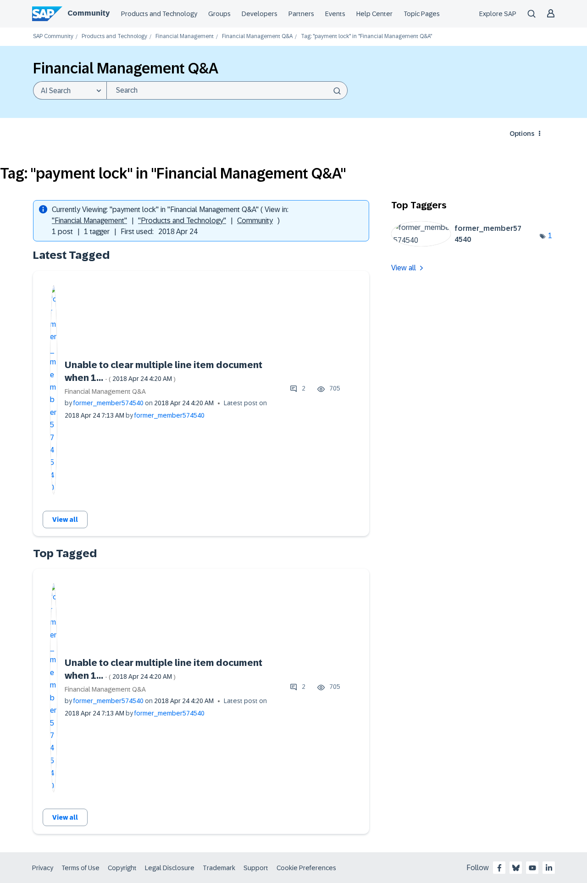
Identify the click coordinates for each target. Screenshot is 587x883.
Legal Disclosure (169, 868)
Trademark (219, 868)
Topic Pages (422, 13)
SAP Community (53, 36)
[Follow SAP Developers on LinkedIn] (549, 868)
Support (256, 868)
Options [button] (521, 133)
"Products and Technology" (182, 220)
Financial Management (184, 36)
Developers (259, 13)
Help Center (374, 13)
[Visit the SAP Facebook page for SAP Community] (499, 868)
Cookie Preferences (306, 868)
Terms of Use (80, 868)
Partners (301, 13)
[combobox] (227, 90)
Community (88, 13)
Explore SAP (497, 13)
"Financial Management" (89, 220)
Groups (219, 13)
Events (335, 13)
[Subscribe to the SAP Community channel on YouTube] (532, 868)
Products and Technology (159, 13)
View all (65, 519)
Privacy (42, 868)
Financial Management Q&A (257, 36)
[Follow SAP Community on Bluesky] (516, 868)
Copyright (122, 868)
